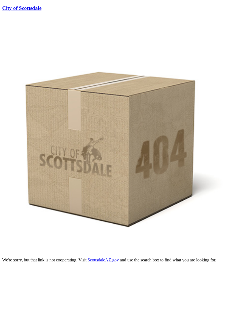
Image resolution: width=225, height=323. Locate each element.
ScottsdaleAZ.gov (103, 260)
